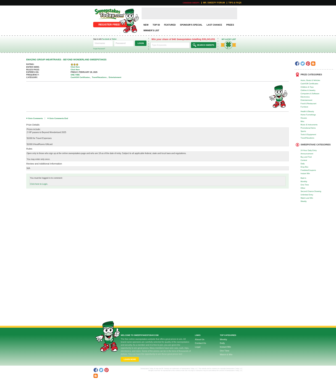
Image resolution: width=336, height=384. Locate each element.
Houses (304, 118)
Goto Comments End (58, 118)
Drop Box (304, 167)
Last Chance (214, 25)
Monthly (304, 181)
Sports (303, 131)
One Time (224, 351)
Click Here (75, 67)
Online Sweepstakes (102, 9)
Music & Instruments (309, 125)
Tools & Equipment (308, 134)
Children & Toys (307, 87)
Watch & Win (226, 354)
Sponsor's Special (191, 25)
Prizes (230, 25)
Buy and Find (306, 157)
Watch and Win (307, 198)
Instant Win (305, 173)
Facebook (105, 39)
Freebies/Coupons (308, 170)
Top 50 (156, 25)
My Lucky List (226, 39)
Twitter (114, 39)
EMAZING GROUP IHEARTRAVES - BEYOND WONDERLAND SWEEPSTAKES (66, 59)
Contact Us (200, 343)
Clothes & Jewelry (308, 90)
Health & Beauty (307, 111)
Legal (197, 347)
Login (141, 43)
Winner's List (151, 30)
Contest (304, 160)
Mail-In (303, 178)
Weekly (304, 201)
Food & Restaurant (308, 103)
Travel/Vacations (307, 138)
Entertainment (306, 100)
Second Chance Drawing (311, 191)
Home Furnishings (308, 115)
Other (303, 188)
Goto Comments (35, 118)
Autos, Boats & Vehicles (310, 80)
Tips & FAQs (235, 3)
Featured (170, 25)
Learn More (130, 359)
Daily (303, 164)
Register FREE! (109, 24)
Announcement (307, 154)
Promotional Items (308, 128)
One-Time (305, 185)
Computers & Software (310, 93)
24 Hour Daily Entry (309, 150)
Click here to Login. (39, 184)
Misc (302, 121)
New (145, 25)
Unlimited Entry (307, 195)
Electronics (305, 97)
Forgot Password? (99, 48)
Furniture (304, 107)
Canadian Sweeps (191, 3)
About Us (199, 339)
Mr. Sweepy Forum (214, 3)
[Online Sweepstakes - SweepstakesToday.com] (129, 20)
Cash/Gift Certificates (309, 84)
